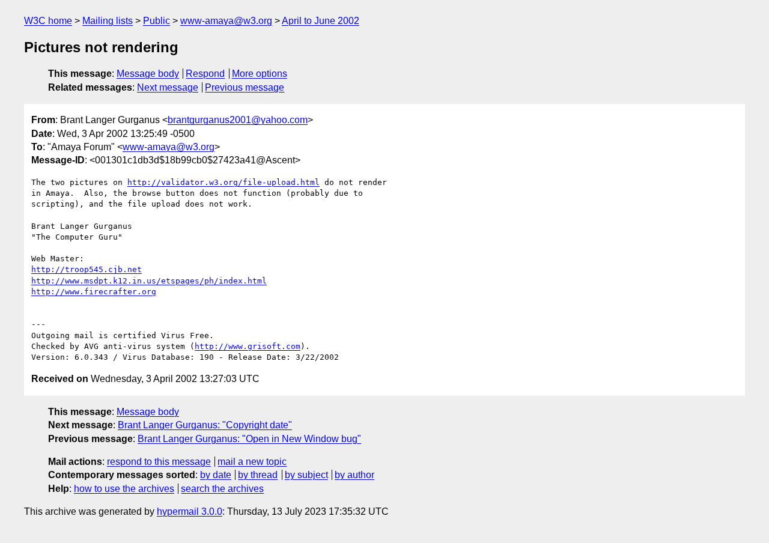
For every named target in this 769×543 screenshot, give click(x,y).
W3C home (48, 21)
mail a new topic (252, 462)
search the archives (222, 489)
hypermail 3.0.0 (189, 511)
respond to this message (159, 462)
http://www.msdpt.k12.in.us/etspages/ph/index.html (149, 280)
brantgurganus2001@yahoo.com (238, 120)
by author (354, 475)
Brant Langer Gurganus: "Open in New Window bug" (249, 439)
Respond (205, 73)
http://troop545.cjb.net (86, 269)
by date (215, 475)
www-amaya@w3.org (226, 21)
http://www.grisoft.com (247, 346)
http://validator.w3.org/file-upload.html (223, 182)
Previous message (244, 87)
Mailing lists (107, 21)
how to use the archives (124, 489)
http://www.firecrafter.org (93, 291)
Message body (148, 73)
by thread (258, 475)
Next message (167, 87)
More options (259, 73)
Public (156, 21)
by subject (306, 475)
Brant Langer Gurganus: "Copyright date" (205, 425)
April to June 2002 (320, 21)
